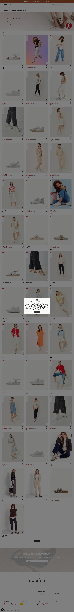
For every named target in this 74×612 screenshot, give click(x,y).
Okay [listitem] (37, 311)
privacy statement (39, 309)
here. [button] (35, 308)
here (40, 307)
